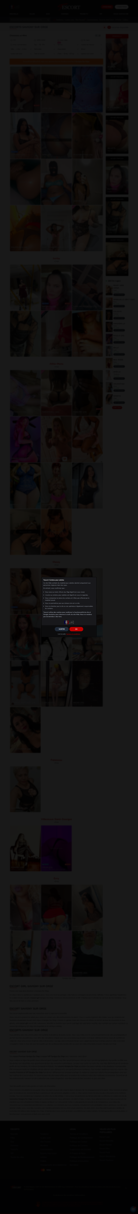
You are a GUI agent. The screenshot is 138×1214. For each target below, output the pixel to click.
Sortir (62, 629)
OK (76, 629)
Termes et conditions (73, 634)
